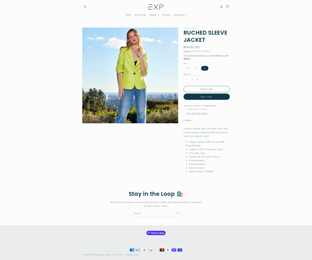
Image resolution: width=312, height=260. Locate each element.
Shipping (187, 51)
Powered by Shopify (103, 255)
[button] (85, 7)
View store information (196, 113)
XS (189, 69)
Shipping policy (132, 255)
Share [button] (188, 120)
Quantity (187, 74)
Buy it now (206, 97)
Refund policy (118, 255)
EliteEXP (92, 255)
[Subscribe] (177, 213)
